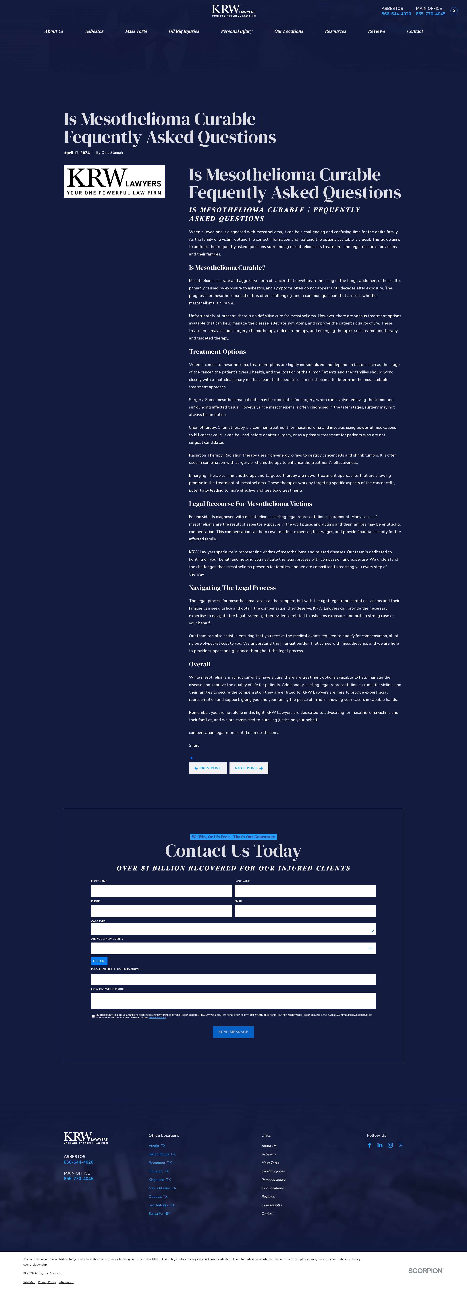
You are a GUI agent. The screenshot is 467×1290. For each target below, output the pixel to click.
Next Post (246, 768)
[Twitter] (400, 1145)
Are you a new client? (107, 939)
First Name (99, 881)
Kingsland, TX (160, 1179)
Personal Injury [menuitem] (236, 31)
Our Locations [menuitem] (288, 31)
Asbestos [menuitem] (94, 31)
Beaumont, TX (160, 1162)
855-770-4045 (430, 14)
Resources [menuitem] (335, 31)
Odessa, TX (158, 1196)
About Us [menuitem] (53, 31)
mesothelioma (266, 732)
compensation (201, 732)
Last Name (242, 881)
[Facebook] (369, 1145)
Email (238, 901)
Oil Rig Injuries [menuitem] (184, 31)
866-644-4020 (396, 14)
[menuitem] (29, 1282)
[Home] (234, 11)
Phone (95, 901)
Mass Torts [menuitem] (136, 31)
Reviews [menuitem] (376, 31)
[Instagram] (390, 1145)
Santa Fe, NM (159, 1213)
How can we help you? (107, 989)
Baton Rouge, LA (162, 1154)
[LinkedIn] (379, 1145)
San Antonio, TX (161, 1205)
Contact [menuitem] (415, 31)
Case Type (98, 921)
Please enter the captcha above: (115, 969)
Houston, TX (159, 1171)
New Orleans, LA (162, 1188)
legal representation (234, 732)
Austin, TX (157, 1145)
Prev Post (210, 768)
